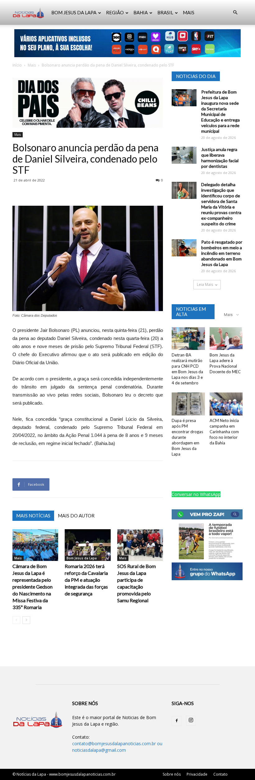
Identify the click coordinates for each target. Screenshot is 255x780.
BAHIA (140, 12)
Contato (220, 774)
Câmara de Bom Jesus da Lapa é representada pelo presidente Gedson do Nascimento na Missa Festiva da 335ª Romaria (32, 586)
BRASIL (165, 12)
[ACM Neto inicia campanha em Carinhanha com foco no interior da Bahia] (226, 403)
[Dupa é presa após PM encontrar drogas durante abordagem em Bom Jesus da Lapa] (188, 403)
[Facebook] (177, 721)
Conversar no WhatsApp (196, 494)
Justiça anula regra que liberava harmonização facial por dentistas (220, 158)
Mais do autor (76, 515)
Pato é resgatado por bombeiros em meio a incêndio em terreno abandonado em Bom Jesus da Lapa (221, 253)
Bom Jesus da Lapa (82, 558)
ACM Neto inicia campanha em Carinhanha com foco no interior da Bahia (224, 431)
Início (17, 65)
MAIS (188, 12)
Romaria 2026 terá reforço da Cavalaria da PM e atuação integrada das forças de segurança (86, 579)
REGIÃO (115, 12)
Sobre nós (172, 774)
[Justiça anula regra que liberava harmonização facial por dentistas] (184, 155)
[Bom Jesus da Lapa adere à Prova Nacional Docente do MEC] (226, 338)
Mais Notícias (33, 515)
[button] (235, 13)
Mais (32, 65)
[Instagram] (191, 721)
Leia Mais (205, 284)
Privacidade (197, 774)
